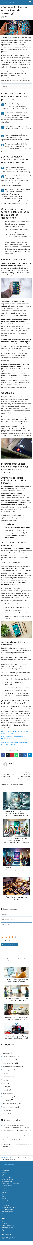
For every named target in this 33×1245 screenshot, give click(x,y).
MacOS (5, 1087)
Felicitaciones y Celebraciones (12, 1066)
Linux (4, 1083)
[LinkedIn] (25, 755)
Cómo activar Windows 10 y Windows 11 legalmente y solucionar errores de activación (16, 1126)
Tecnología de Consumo (10, 1104)
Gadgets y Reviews (8, 1070)
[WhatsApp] (16, 755)
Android (5, 1050)
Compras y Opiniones (9, 1056)
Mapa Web (5, 1230)
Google (5, 1073)
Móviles (5, 1090)
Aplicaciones (6, 1053)
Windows (5, 1114)
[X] (8, 755)
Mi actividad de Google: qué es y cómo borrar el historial (17, 1131)
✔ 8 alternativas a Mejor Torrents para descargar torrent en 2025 (17, 1145)
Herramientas (7, 1077)
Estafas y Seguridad (8, 1063)
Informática (6, 1080)
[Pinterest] (12, 755)
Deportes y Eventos (8, 1060)
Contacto (4, 1223)
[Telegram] (30, 755)
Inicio (3, 1221)
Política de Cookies (7, 1227)
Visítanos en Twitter (7, 1239)
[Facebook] (3, 755)
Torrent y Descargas (8, 1110)
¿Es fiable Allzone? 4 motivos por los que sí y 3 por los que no (16, 1136)
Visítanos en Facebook (8, 1237)
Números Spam (7, 1093)
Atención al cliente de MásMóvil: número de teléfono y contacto (15, 1141)
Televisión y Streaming (9, 1107)
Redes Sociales (7, 1097)
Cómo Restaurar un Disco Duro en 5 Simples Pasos (8, 776)
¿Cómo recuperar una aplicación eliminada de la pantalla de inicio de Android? (24, 776)
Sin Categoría (7, 1100)
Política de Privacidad (8, 1225)
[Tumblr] (21, 755)
